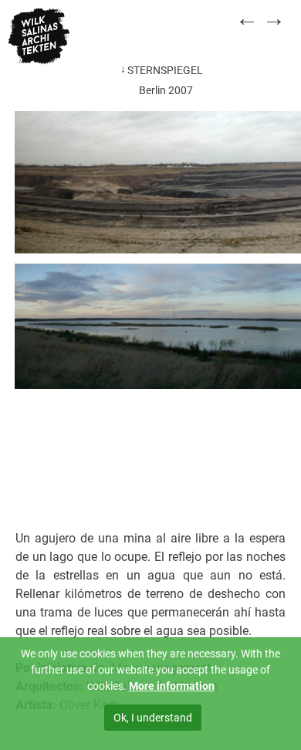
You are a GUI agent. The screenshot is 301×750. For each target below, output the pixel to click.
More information (172, 686)
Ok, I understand (152, 717)
